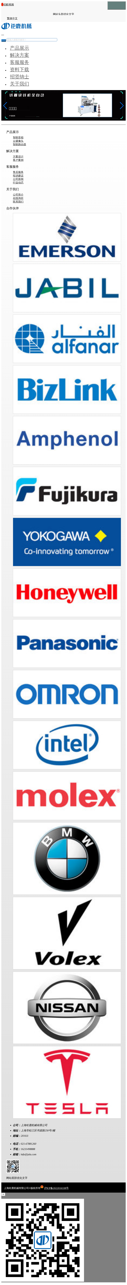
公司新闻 (18, 179)
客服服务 (19, 62)
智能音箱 (18, 137)
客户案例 (18, 160)
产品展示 (19, 48)
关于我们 (19, 83)
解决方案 (19, 55)
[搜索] (2, 35)
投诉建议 (18, 175)
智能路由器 (19, 144)
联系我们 (18, 201)
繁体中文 (12, 18)
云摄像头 (18, 141)
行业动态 (18, 182)
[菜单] (116, 5)
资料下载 (19, 69)
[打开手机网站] (13, 1172)
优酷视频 (8, 4)
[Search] (3, 40)
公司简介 (18, 194)
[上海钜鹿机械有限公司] (16, 28)
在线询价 (18, 198)
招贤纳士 (19, 76)
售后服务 (18, 172)
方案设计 (18, 156)
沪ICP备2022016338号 (56, 1188)
